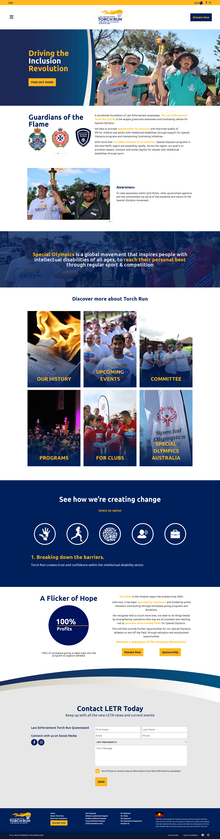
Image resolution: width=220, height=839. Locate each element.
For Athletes (125, 813)
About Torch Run (57, 816)
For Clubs (124, 816)
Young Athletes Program (95, 821)
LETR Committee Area (94, 823)
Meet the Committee (58, 818)
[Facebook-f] (206, 2)
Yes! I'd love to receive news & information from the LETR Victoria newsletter (141, 771)
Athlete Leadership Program (96, 816)
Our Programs (90, 813)
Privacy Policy (173, 835)
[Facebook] (202, 835)
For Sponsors (126, 818)
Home (52, 813)
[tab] (45, 534)
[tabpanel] (110, 561)
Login (10, 2)
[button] (55, 153)
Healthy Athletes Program (95, 818)
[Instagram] (210, 2)
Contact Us (125, 823)
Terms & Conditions (190, 835)
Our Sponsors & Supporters (131, 821)
